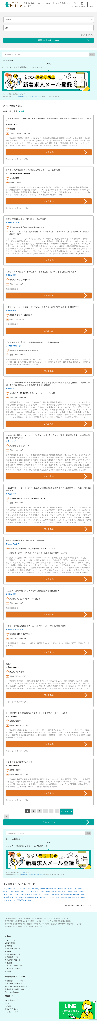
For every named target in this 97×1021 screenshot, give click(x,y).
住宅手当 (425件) (10, 897)
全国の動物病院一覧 (12, 954)
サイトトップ (10, 940)
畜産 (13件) (19, 894)
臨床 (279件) (8, 891)
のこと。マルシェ (12, 1012)
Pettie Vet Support (12, 992)
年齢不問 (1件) (31, 894)
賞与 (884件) (43, 894)
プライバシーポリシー (33, 96)
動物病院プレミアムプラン (15, 981)
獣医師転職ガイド (12, 957)
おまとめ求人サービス (13, 984)
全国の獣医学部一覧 (12, 960)
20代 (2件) (58, 888)
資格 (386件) (78, 891)
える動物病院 (11, 594)
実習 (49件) (66, 897)
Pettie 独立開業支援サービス (16, 986)
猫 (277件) (17, 888)
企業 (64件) (56, 891)
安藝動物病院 (11, 275)
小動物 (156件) (46, 888)
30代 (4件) (68, 888)
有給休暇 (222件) (26, 897)
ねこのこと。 (10, 1006)
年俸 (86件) (55, 894)
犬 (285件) (7, 888)
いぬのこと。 (10, 1003)
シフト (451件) (9, 900)
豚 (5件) (35, 888)
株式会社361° (11, 388)
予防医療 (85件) (24, 900)
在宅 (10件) (8, 894)
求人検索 (75, 6)
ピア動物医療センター (14, 346)
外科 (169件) (78, 894)
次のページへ (66, 811)
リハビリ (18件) (53, 897)
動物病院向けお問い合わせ (15, 989)
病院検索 (82, 6)
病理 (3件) (19, 891)
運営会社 (8, 971)
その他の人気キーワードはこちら (78, 905)
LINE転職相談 (10, 943)
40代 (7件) (78, 888)
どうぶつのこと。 (12, 1009)
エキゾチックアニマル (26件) (37, 891)
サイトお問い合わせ (12, 968)
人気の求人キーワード (13, 949)
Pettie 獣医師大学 (12, 1000)
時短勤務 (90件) (78, 897)
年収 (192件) (67, 891)
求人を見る (49, 152)
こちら (20, 94)
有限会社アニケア (12, 222)
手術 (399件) (40, 897)
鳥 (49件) (27, 888)
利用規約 (21, 96)
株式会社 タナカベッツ (14, 629)
